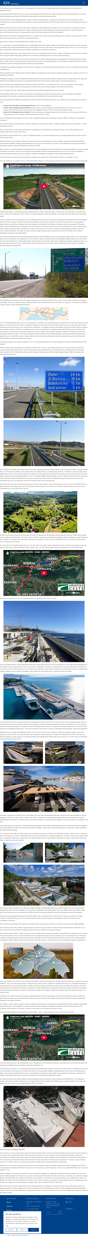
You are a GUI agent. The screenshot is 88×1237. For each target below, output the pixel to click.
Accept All (33, 1229)
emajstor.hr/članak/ (79, 924)
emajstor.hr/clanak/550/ (18, 1149)
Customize (11, 1229)
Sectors (9, 1210)
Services (9, 1206)
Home (9, 1202)
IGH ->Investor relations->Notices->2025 (61, 352)
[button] (83, 2)
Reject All (22, 1229)
